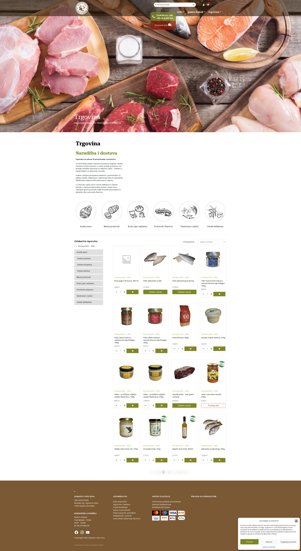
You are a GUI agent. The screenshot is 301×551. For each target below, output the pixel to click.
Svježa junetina (84, 258)
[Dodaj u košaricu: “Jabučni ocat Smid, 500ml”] (190, 460)
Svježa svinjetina (84, 265)
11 (184, 472)
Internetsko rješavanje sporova (126, 519)
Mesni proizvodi (112, 226)
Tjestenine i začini (189, 226)
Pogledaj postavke (288, 542)
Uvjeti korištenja (120, 507)
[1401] (203, 460)
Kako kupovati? (120, 502)
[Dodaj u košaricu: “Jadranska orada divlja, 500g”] (219, 460)
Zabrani (269, 542)
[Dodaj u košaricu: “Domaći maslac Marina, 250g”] (219, 348)
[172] (145, 405)
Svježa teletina (83, 271)
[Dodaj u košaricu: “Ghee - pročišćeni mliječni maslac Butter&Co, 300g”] (161, 405)
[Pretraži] (193, 5)
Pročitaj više (213, 405)
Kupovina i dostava (121, 504)
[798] (116, 405)
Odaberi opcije (155, 292)
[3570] (116, 292)
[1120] (203, 294)
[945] (203, 348)
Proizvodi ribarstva (163, 226)
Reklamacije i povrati (122, 516)
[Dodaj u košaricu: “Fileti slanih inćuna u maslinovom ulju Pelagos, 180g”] (133, 351)
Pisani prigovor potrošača (124, 513)
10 (180, 472)
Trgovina (213, 12)
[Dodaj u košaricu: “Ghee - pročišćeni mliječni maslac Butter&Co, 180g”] (133, 405)
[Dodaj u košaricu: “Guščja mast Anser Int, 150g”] (133, 460)
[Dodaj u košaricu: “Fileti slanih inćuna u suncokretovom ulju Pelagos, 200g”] (161, 351)
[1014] (174, 348)
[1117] (145, 351)
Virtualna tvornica (96, 545)
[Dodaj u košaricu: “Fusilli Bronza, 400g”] (190, 348)
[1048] (174, 460)
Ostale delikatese (215, 226)
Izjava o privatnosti (269, 547)
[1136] (116, 351)
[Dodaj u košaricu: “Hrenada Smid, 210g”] (161, 460)
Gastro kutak (195, 12)
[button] (296, 521)
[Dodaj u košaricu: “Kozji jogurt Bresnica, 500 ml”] (133, 292)
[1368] (116, 460)
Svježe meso (86, 226)
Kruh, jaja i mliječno (137, 226)
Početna (77, 19)
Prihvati (249, 542)
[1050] (145, 460)
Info (179, 12)
